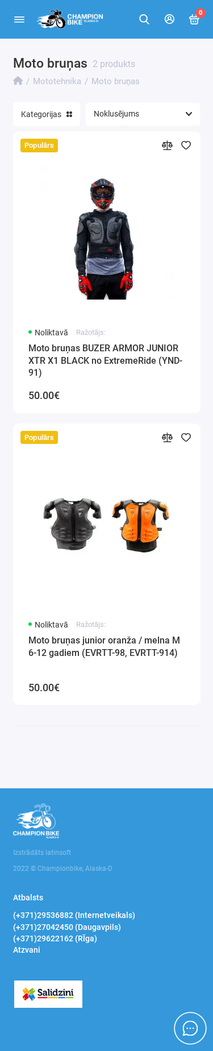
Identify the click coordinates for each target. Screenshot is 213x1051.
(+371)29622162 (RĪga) (55, 938)
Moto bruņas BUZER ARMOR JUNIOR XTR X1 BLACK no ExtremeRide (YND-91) (105, 360)
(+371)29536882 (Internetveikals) (74, 915)
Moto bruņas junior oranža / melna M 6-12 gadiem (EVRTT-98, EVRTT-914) (104, 646)
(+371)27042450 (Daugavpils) (67, 927)
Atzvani (26, 949)
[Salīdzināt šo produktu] (167, 145)
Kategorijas (41, 114)
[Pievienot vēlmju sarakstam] (186, 145)
